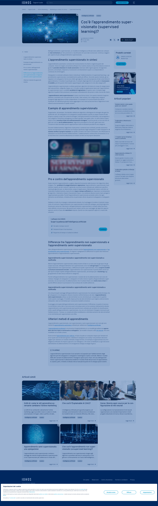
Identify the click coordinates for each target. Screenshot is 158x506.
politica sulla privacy (58, 494)
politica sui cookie (43, 494)
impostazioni (32, 492)
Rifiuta (4, 495)
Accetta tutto (83, 489)
